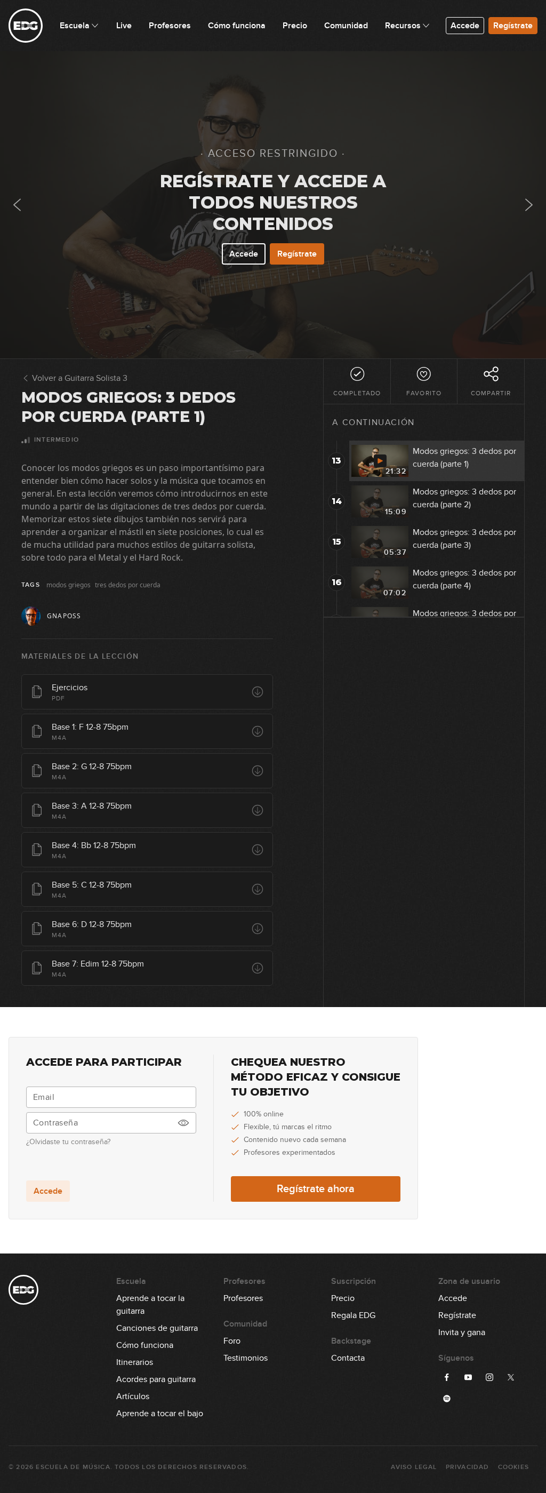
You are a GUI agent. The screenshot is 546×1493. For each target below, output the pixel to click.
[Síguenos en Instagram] (489, 1377)
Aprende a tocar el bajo (159, 1413)
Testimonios (245, 1358)
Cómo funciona (144, 1345)
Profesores (243, 1298)
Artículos (132, 1396)
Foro (231, 1341)
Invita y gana (461, 1332)
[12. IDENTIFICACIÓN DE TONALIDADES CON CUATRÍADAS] (17, 205)
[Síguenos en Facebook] (446, 1377)
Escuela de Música (73, 1467)
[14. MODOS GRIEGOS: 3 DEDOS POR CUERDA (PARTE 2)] (529, 205)
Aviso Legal (414, 1467)
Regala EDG (353, 1315)
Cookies (513, 1467)
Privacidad (467, 1467)
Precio (343, 1298)
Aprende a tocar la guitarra (150, 1299)
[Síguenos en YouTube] (468, 1377)
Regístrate (513, 25)
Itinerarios (134, 1362)
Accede (465, 25)
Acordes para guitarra (156, 1379)
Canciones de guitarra (157, 1328)
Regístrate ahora (316, 1189)
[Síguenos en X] (510, 1377)
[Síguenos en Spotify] (446, 1398)
